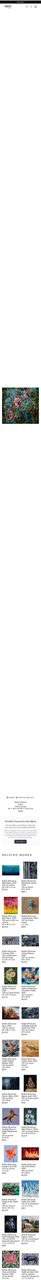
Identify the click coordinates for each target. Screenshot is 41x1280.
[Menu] (35, 7)
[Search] (27, 7)
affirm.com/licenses (26, 837)
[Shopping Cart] (31, 6)
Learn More (20, 842)
